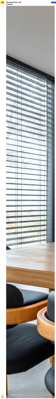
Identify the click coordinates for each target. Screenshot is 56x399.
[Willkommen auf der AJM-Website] (2, 2)
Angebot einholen (53, 2)
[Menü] (2, 6)
